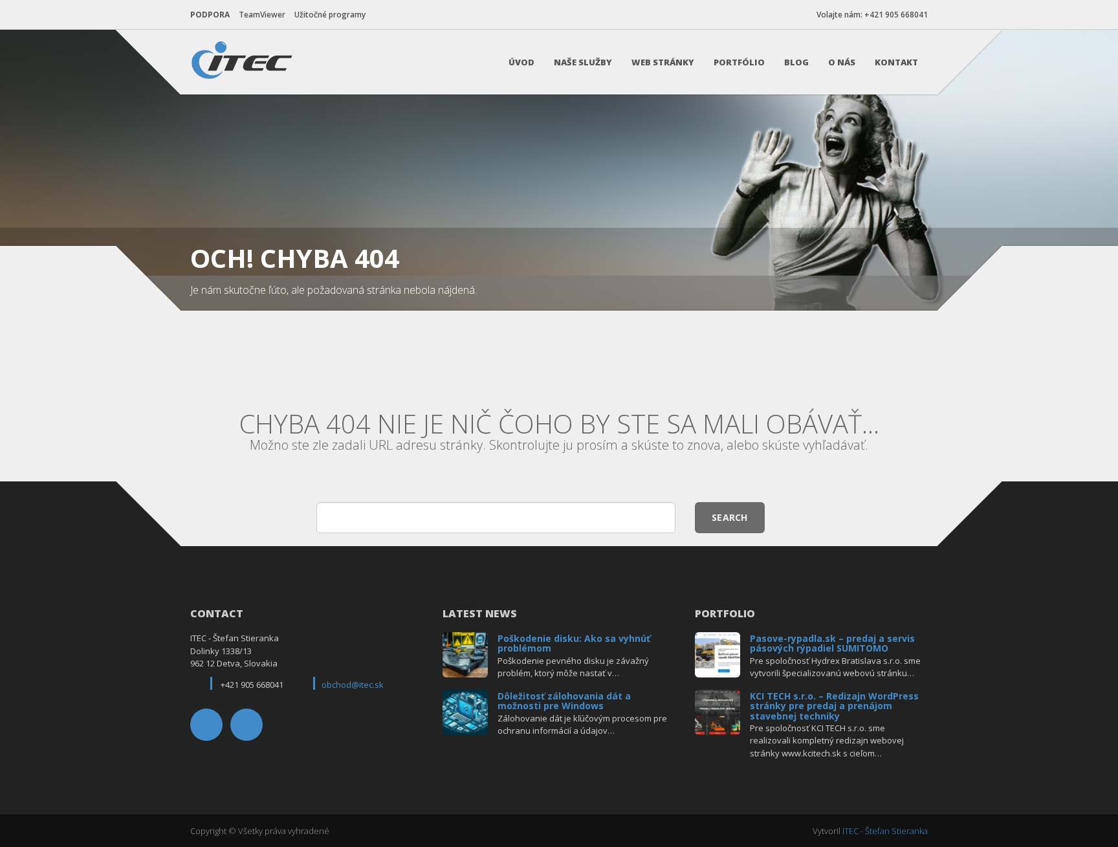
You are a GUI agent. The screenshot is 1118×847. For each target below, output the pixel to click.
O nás (841, 62)
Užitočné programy (330, 14)
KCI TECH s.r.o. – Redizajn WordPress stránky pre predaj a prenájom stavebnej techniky (834, 706)
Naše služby (583, 62)
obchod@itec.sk (353, 684)
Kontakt (896, 62)
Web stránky (662, 62)
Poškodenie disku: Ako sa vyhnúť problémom (574, 643)
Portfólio (739, 62)
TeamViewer (262, 14)
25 (465, 653)
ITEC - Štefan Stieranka (885, 831)
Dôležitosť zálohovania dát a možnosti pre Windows (564, 701)
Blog (796, 62)
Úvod (521, 62)
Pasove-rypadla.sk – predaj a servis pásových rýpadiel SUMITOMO (832, 643)
